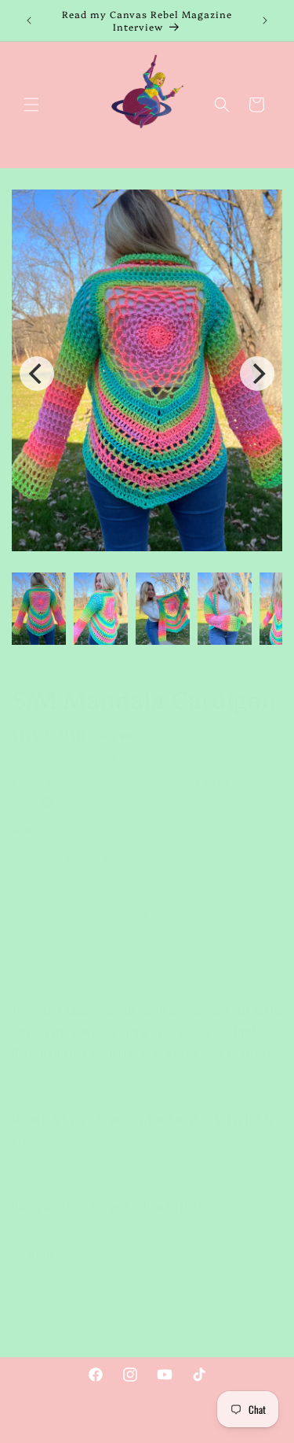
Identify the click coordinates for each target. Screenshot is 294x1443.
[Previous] (37, 373)
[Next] (257, 373)
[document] (147, 373)
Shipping (68, 757)
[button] (31, 104)
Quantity (28, 829)
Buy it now (147, 961)
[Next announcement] (265, 20)
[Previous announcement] (29, 20)
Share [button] (43, 1254)
